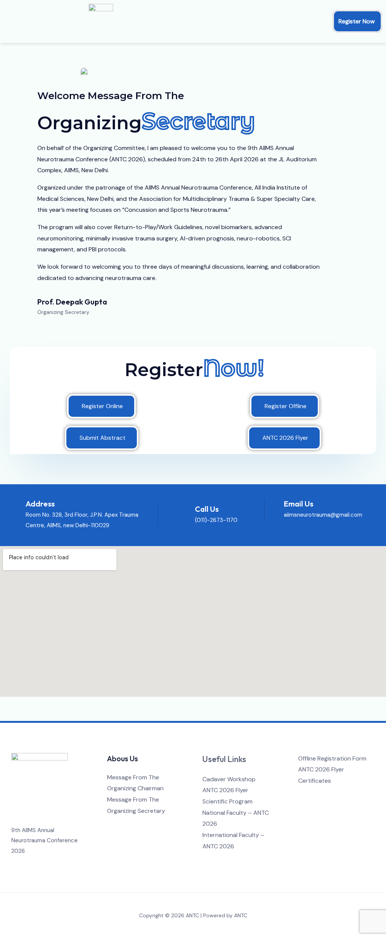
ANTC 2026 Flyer (225, 790)
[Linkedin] (344, 796)
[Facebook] (303, 796)
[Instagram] (324, 796)
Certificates (314, 781)
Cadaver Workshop (229, 779)
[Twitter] (313, 796)
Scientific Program (227, 801)
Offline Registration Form (332, 758)
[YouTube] (334, 796)
